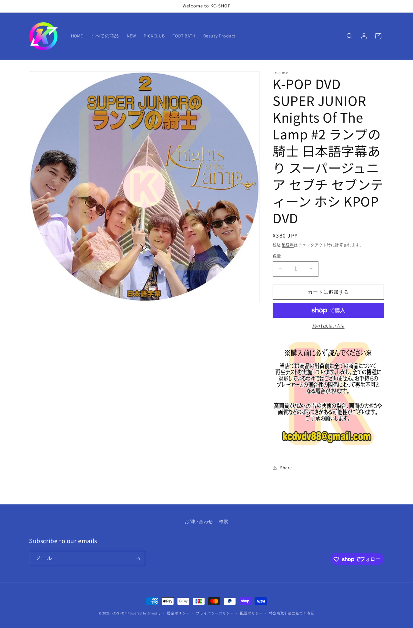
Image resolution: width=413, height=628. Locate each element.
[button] (350, 36)
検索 (223, 521)
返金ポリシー (178, 613)
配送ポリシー (251, 613)
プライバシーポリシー (215, 613)
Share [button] (286, 468)
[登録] (138, 558)
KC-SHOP (119, 613)
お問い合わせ (199, 521)
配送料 (288, 244)
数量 (277, 256)
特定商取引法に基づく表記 (291, 613)
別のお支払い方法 (328, 325)
